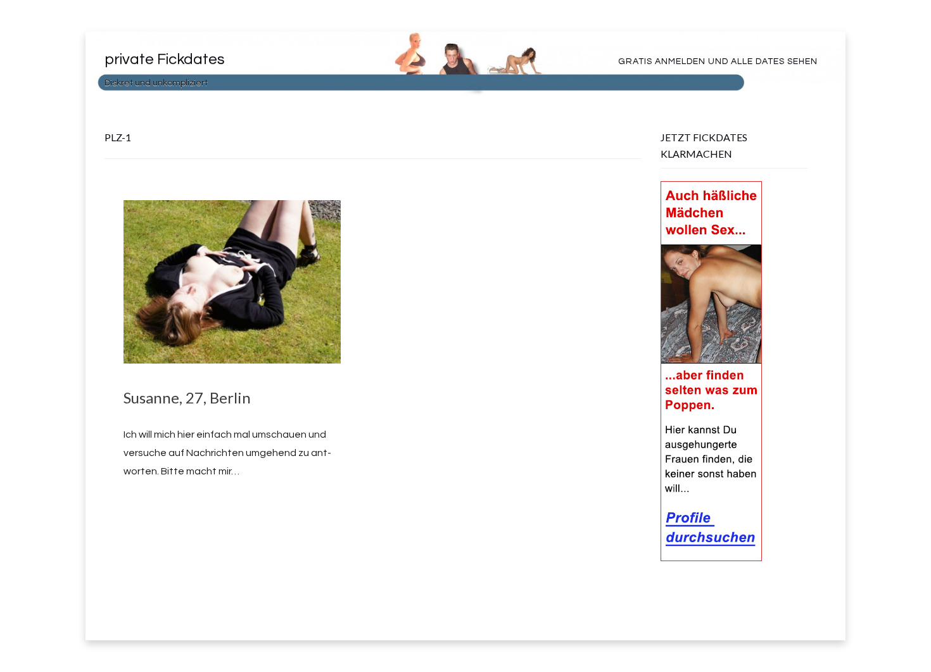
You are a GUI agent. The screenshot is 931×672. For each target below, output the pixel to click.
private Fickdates (164, 59)
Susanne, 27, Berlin (187, 397)
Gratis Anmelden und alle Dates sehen (718, 61)
